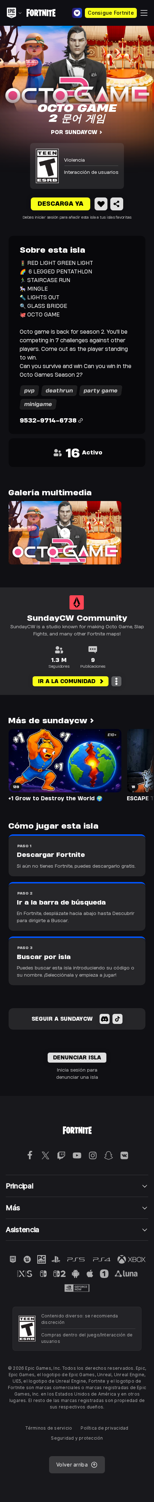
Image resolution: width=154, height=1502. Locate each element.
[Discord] (105, 1019)
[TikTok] (117, 1019)
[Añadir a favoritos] (101, 203)
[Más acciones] (116, 681)
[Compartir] (116, 203)
